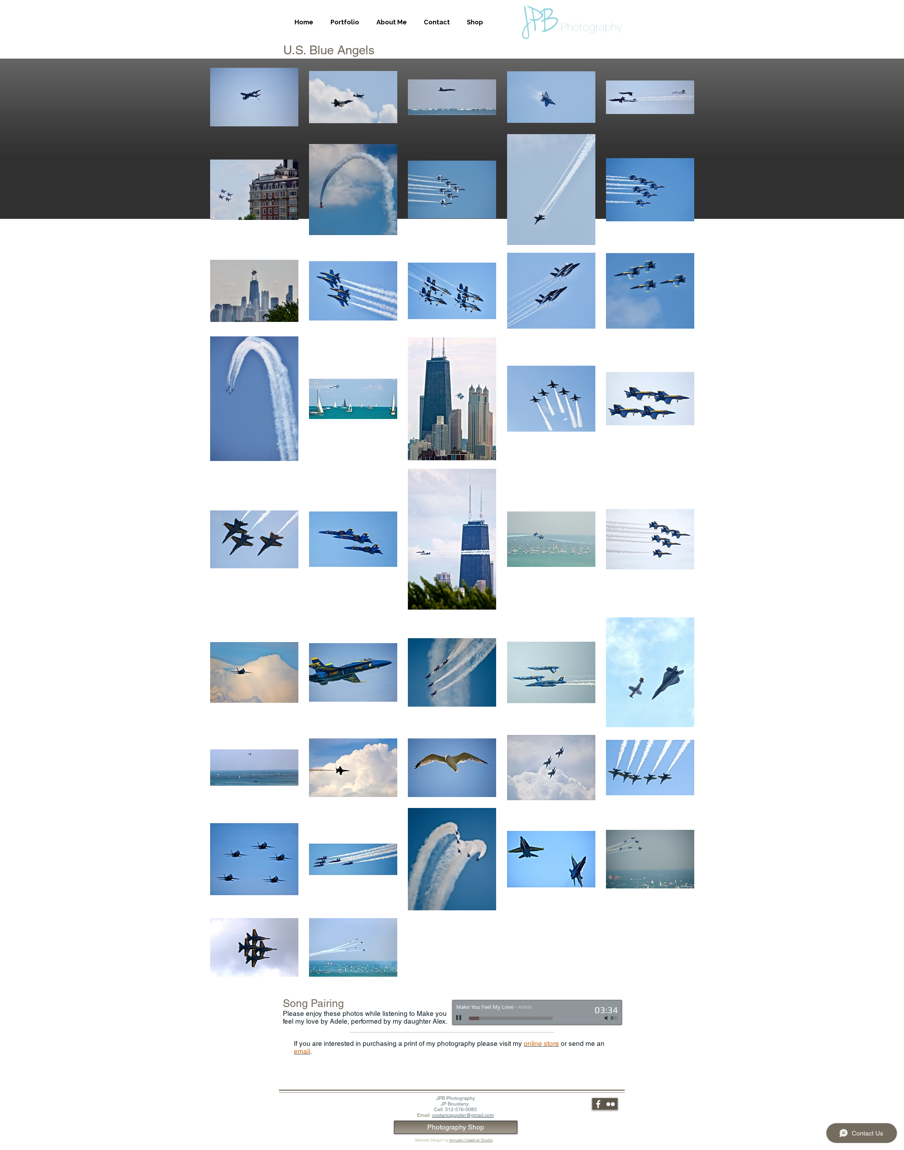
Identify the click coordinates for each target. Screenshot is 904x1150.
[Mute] (606, 1018)
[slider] (614, 1018)
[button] (345, 22)
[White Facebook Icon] (598, 1104)
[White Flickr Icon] (610, 1104)
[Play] (459, 1018)
